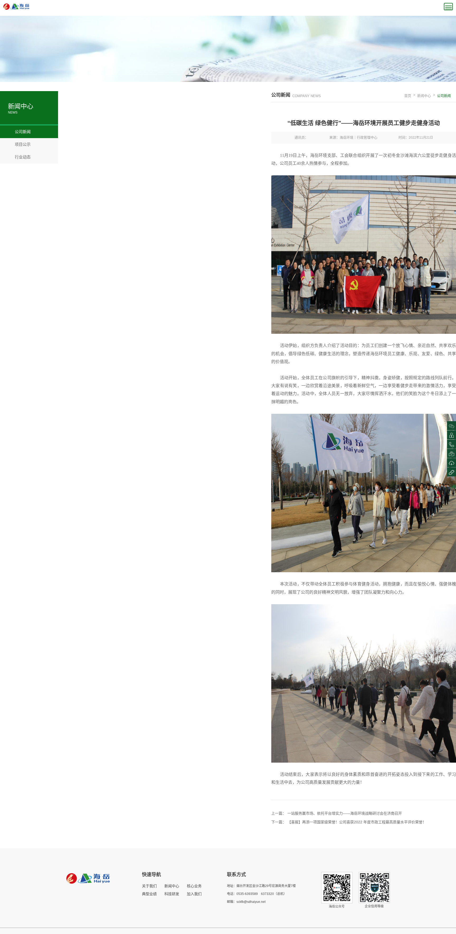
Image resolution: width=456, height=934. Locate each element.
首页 (407, 96)
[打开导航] (448, 6)
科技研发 (171, 894)
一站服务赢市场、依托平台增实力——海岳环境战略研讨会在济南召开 (344, 813)
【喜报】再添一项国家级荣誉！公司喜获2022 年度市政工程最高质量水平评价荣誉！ (356, 822)
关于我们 (149, 886)
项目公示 (19, 144)
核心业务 (194, 886)
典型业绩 (149, 894)
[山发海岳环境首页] (16, 6)
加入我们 (194, 894)
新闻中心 (424, 96)
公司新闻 (19, 132)
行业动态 (19, 157)
